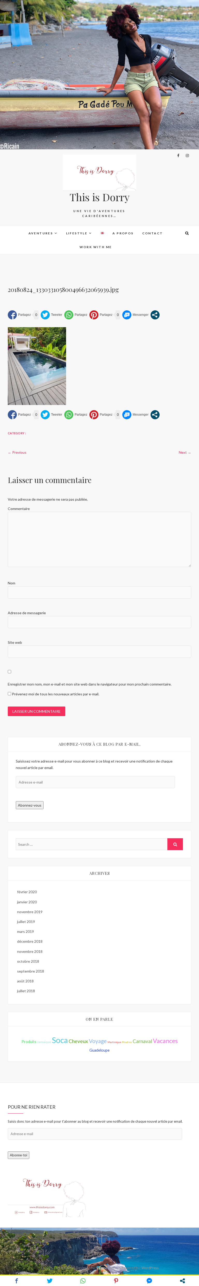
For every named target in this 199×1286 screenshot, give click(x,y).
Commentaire (19, 508)
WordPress (150, 1268)
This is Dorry (100, 197)
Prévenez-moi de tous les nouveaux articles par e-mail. (55, 694)
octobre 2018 (28, 961)
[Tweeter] (51, 314)
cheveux (78, 1041)
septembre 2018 (30, 971)
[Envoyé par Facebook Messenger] (135, 314)
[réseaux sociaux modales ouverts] (155, 314)
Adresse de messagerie (27, 613)
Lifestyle (77, 233)
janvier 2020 (27, 902)
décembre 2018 (29, 941)
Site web (15, 642)
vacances (165, 1040)
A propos (122, 233)
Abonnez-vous (29, 805)
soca (60, 1040)
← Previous (17, 452)
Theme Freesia (107, 1268)
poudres (127, 1042)
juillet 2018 (26, 991)
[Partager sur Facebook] (19, 314)
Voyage (98, 1041)
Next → (185, 452)
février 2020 (27, 892)
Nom (11, 583)
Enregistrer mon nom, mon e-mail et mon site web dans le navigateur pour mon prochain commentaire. (90, 684)
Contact (152, 233)
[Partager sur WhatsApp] (75, 314)
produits (29, 1041)
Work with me (96, 247)
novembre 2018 (29, 951)
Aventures (41, 233)
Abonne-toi (18, 1155)
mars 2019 (25, 931)
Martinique (114, 1042)
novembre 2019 (29, 912)
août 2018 (25, 981)
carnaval (142, 1041)
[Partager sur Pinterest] (100, 314)
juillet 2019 (26, 921)
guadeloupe (99, 1050)
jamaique (44, 1042)
